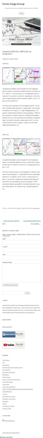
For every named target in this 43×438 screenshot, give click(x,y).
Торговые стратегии (8, 399)
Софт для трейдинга (8, 387)
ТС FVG (4, 404)
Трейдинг (5, 401)
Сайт (4, 254)
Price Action (5, 360)
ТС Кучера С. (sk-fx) (8, 406)
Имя (4, 239)
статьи (4, 394)
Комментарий (7, 262)
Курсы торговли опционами (11, 379)
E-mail (5, 247)
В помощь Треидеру (8, 372)
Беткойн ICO (6, 370)
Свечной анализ (7, 382)
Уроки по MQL (6, 408)
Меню (21, 13)
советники (5, 384)
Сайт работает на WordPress (10, 433)
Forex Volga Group (13, 4)
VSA (3, 363)
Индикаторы (6, 377)
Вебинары (5, 375)
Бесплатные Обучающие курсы (12, 367)
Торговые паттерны (8, 396)
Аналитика (35, 208)
